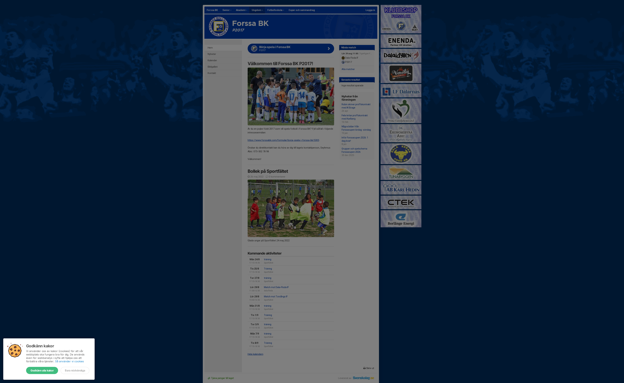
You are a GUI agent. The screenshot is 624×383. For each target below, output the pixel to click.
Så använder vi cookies (69, 361)
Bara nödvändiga (75, 370)
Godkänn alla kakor (42, 370)
